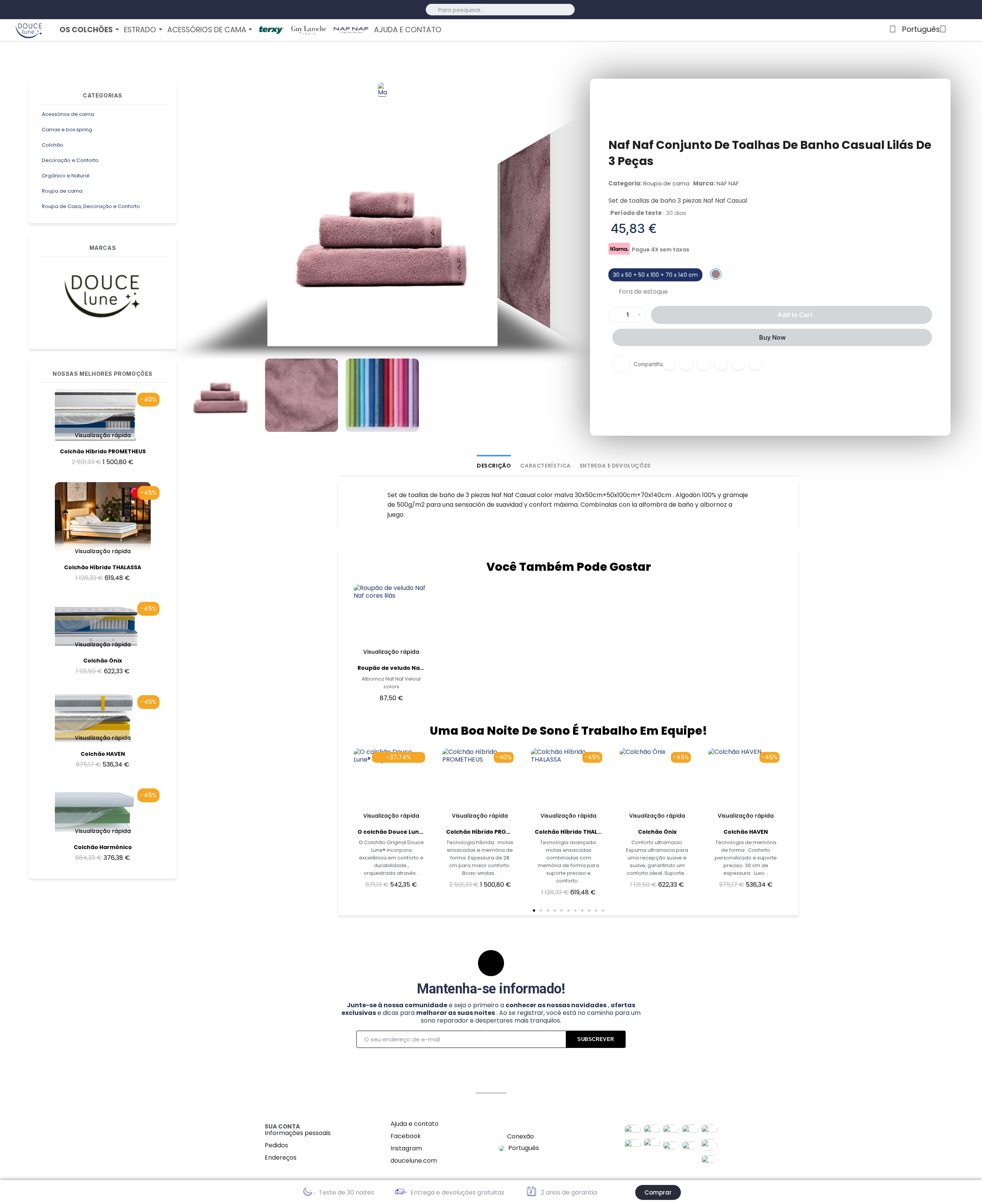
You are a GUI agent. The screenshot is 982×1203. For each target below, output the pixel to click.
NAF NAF (728, 183)
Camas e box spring (67, 129)
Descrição (494, 465)
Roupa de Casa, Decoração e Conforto (91, 206)
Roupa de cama (62, 191)
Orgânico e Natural (65, 175)
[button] (192, 230)
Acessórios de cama (68, 114)
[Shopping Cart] (969, 30)
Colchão (52, 145)
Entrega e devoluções (615, 465)
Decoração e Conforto (70, 160)
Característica (545, 465)
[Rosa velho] (716, 274)
